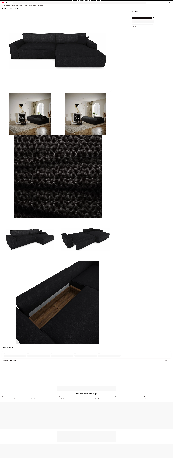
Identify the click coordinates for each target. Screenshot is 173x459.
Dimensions (137, 15)
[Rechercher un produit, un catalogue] (14, 3)
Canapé (15, 8)
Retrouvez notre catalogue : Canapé (8, 347)
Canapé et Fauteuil (5, 8)
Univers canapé (11, 8)
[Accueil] (2, 8)
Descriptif (133, 15)
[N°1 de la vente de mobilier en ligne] (7, 2)
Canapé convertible (19, 8)
